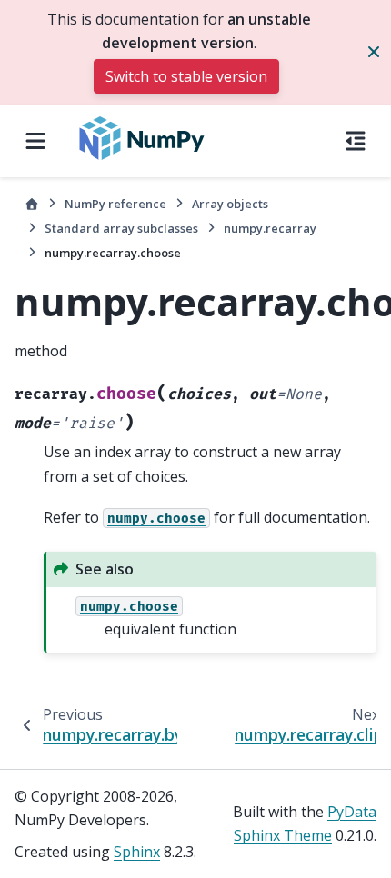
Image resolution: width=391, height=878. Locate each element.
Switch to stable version (186, 76)
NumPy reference (115, 203)
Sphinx (137, 852)
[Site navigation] (35, 140)
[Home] (32, 204)
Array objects (230, 203)
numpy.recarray (270, 228)
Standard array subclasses (121, 228)
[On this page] (355, 140)
